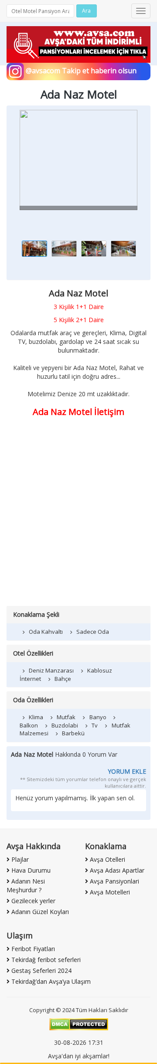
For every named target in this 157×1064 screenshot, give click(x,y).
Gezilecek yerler (32, 901)
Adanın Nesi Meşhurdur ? (26, 885)
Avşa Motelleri (109, 892)
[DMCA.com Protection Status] (78, 1024)
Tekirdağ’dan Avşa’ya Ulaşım (50, 981)
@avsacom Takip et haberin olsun (80, 70)
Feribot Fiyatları (32, 949)
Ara (86, 10)
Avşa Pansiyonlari (113, 881)
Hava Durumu (30, 870)
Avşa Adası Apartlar (116, 870)
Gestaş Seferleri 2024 (41, 970)
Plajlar (19, 859)
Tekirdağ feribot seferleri (45, 959)
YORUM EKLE (127, 771)
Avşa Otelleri (106, 859)
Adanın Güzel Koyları (39, 912)
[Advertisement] (78, 523)
